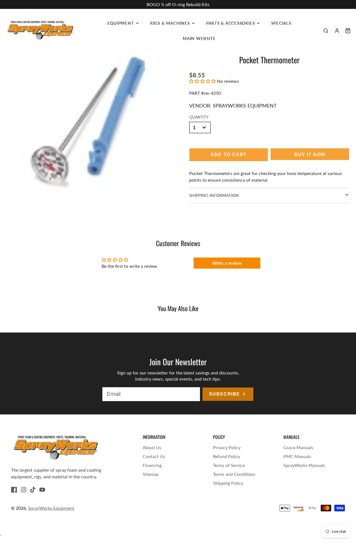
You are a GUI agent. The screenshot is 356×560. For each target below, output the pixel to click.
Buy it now (309, 154)
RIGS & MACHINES (170, 23)
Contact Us (154, 456)
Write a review (227, 263)
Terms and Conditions (234, 474)
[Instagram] (24, 490)
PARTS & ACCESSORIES (230, 23)
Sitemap (151, 474)
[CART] (347, 30)
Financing (152, 465)
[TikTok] (33, 490)
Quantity (199, 117)
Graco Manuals (298, 447)
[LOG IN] (337, 30)
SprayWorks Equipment (51, 508)
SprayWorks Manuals (304, 465)
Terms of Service (229, 465)
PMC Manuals (297, 456)
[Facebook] (14, 490)
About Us (152, 447)
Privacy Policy (227, 447)
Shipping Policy (228, 483)
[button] (202, 81)
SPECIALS (281, 23)
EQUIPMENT (120, 23)
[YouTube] (42, 490)
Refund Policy (226, 456)
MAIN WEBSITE (199, 38)
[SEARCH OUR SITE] (325, 30)
